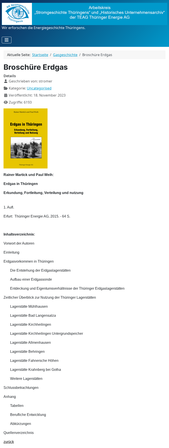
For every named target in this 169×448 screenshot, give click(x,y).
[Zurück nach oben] (161, 439)
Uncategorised (39, 88)
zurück (9, 442)
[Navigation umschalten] (6, 40)
